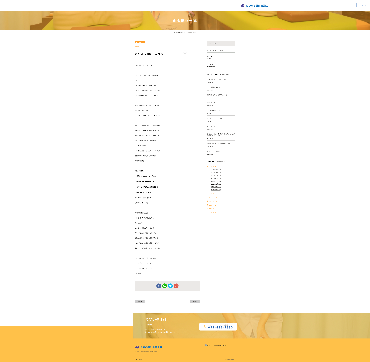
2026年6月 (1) (216, 175)
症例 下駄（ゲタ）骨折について (217, 79)
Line (164, 285)
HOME (175, 32)
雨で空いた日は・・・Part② (215, 118)
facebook (158, 285)
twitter (170, 285)
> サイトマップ (138, 359)
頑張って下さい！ (212, 102)
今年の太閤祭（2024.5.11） (215, 87)
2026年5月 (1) (216, 178)
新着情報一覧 (181, 32)
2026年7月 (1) (216, 172)
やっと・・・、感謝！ (213, 151)
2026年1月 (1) (216, 190)
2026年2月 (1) (216, 187)
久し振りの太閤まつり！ (214, 110)
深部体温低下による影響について (217, 95)
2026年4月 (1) (216, 181)
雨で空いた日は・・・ (213, 126)
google (176, 285)
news (139, 42)
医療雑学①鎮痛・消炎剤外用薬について (219, 143)
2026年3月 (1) (216, 184)
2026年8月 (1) (216, 169)
